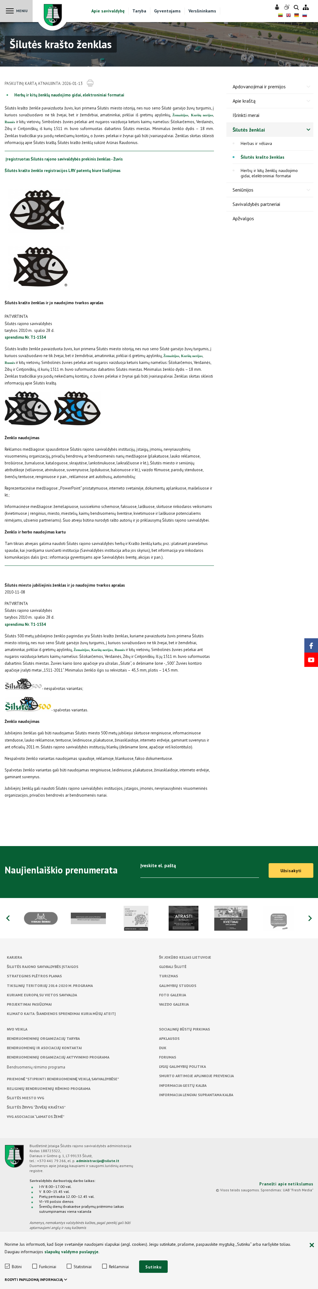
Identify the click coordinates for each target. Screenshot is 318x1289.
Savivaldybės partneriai (256, 204)
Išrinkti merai (246, 115)
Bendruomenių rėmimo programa (36, 1067)
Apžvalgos (243, 218)
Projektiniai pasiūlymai (29, 1004)
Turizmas (168, 976)
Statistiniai (83, 1266)
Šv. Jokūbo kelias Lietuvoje (185, 957)
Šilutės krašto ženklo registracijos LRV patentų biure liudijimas (62, 170)
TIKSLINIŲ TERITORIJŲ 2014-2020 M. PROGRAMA (50, 985)
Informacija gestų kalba (183, 1085)
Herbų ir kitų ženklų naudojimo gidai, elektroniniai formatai (69, 95)
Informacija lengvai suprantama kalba (196, 1094)
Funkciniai (47, 1266)
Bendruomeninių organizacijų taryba (43, 1038)
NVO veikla (17, 1029)
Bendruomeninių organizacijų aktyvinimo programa (58, 1057)
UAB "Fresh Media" (298, 1190)
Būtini (17, 1266)
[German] (296, 16)
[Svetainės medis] (306, 8)
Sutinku (153, 1267)
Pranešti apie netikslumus (286, 1184)
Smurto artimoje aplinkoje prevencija (196, 1075)
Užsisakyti (291, 870)
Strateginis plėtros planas (34, 976)
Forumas (167, 1057)
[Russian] (304, 16)
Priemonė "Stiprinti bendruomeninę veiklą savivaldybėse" (63, 1079)
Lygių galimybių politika (182, 1066)
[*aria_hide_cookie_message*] (311, 1245)
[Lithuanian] (280, 16)
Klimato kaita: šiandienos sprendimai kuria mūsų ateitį (61, 1013)
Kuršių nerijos (202, 115)
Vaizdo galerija (174, 1004)
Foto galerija (172, 995)
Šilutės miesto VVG (25, 1098)
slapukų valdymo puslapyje (71, 1251)
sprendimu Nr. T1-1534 (25, 337)
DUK (162, 1047)
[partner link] (61, 918)
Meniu (22, 10)
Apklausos (169, 1038)
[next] (310, 918)
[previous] (8, 918)
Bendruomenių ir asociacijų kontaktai (44, 1047)
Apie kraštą (244, 101)
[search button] (296, 8)
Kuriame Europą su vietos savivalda (42, 995)
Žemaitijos (180, 115)
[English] (288, 16)
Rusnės (10, 122)
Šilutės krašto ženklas (262, 157)
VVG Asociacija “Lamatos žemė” (35, 1116)
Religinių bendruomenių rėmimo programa (48, 1088)
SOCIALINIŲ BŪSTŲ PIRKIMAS (184, 1029)
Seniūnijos (243, 190)
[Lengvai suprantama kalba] (278, 7)
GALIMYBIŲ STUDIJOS (177, 985)
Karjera (14, 957)
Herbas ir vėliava (256, 143)
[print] (90, 83)
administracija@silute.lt (97, 1160)
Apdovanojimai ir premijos (259, 86)
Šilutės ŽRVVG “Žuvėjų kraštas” (36, 1107)
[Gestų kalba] (287, 7)
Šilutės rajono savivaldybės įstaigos (42, 966)
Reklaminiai (119, 1266)
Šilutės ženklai (249, 130)
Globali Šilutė (172, 966)
